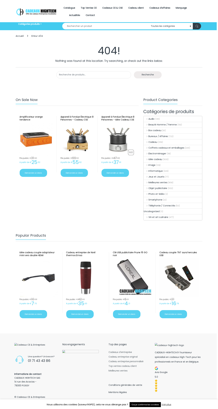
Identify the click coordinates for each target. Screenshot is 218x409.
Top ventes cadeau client (123, 366)
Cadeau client (136, 7)
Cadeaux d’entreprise (120, 352)
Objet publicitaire (157, 188)
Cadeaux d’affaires (159, 7)
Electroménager (157, 153)
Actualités (74, 15)
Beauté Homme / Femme (162, 124)
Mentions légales (118, 392)
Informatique (155, 171)
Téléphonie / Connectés (161, 205)
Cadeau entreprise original (123, 356)
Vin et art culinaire (158, 217)
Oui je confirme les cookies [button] (145, 404)
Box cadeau (154, 130)
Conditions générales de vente (125, 385)
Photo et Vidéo (156, 194)
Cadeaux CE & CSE (112, 7)
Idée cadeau (155, 159)
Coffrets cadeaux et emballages (166, 147)
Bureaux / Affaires (158, 136)
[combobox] (105, 26)
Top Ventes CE (89, 7)
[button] (178, 379)
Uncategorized (152, 211)
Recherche (148, 74)
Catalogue (69, 7)
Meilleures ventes (157, 182)
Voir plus (166, 404)
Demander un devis (33, 173)
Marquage (181, 7)
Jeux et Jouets (156, 176)
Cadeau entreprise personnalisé (126, 361)
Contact (90, 15)
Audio (151, 118)
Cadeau (152, 142)
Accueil (20, 36)
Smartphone (155, 199)
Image (151, 165)
